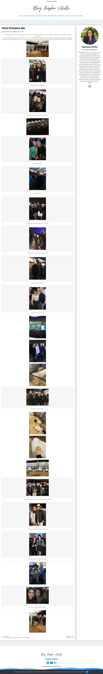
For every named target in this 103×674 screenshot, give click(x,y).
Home (20, 16)
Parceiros (74, 16)
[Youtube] (51, 662)
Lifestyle (68, 16)
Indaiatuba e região (28, 16)
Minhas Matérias (52, 16)
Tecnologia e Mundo (41, 16)
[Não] (101, 671)
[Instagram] (89, 86)
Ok (87, 671)
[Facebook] (47, 662)
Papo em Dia (61, 16)
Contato (80, 16)
